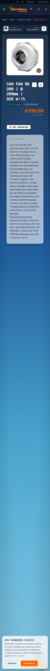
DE (22, 2)
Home (4, 20)
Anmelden (30, 2)
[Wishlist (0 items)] (31, 9)
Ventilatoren (24, 20)
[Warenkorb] (38, 9)
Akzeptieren (29, 663)
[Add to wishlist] (34, 84)
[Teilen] (40, 84)
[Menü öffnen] (4, 9)
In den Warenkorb (18, 127)
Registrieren (43, 2)
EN (17, 2)
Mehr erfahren (19, 656)
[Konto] (46, 9)
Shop (12, 20)
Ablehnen (12, 663)
